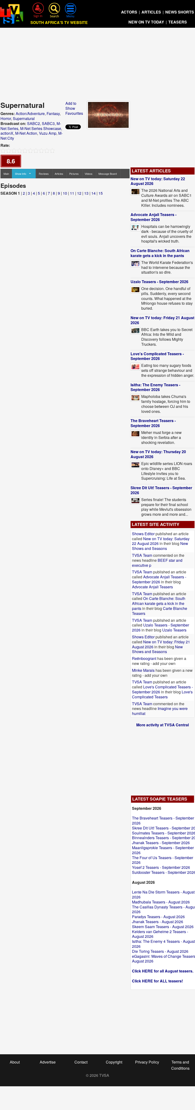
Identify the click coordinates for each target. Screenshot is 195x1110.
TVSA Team (142, 555)
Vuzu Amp (47, 133)
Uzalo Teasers (174, 630)
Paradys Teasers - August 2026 (158, 916)
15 (100, 193)
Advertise (48, 1062)
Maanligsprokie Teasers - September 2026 (163, 850)
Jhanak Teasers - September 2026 (161, 842)
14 (93, 193)
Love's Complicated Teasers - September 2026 (157, 356)
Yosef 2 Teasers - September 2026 (161, 867)
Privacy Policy (147, 1062)
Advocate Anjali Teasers (152, 587)
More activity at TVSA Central (162, 725)
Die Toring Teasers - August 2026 (160, 951)
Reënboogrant (144, 658)
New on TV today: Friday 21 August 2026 (162, 320)
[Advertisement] (97, 65)
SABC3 (48, 123)
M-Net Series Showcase (40, 128)
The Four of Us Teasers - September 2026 (162, 860)
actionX (6, 133)
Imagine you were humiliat (160, 711)
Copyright (114, 1062)
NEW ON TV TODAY (146, 22)
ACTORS (129, 12)
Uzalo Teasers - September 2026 (159, 281)
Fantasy (53, 113)
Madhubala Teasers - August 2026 (161, 902)
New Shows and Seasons (160, 546)
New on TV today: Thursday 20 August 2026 (158, 454)
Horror (5, 118)
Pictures (74, 173)
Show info (20, 173)
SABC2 (33, 123)
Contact (81, 1062)
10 (65, 193)
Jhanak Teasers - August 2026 (157, 921)
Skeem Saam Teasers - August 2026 (163, 926)
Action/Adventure (30, 113)
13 (86, 193)
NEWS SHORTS (179, 12)
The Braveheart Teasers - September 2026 (153, 423)
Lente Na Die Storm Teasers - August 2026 (163, 894)
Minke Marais (143, 670)
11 (72, 193)
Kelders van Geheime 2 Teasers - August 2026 (160, 934)
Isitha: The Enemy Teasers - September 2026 (155, 387)
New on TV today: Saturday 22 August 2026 (158, 181)
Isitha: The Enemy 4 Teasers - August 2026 (163, 944)
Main (6, 173)
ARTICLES (151, 12)
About (15, 1062)
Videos (89, 173)
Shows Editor (143, 533)
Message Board (107, 173)
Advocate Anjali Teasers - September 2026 (153, 217)
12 (79, 193)
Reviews (44, 173)
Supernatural (24, 118)
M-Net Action (26, 133)
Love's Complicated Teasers (162, 694)
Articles (59, 173)
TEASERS (177, 22)
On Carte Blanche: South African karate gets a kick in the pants (160, 253)
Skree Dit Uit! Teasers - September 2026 (161, 490)
